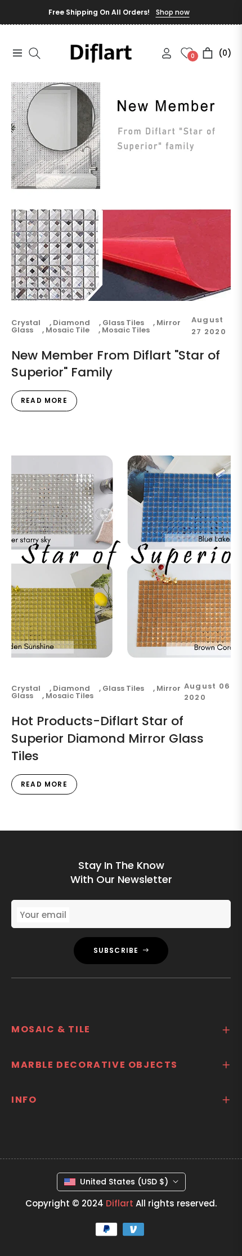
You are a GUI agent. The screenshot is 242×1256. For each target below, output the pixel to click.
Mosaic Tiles (126, 330)
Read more (44, 400)
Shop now (173, 12)
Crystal (26, 322)
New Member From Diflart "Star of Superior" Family (115, 364)
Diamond (71, 322)
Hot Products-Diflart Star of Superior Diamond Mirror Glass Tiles (107, 738)
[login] (162, 53)
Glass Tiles (123, 322)
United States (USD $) (124, 1181)
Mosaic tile (67, 330)
